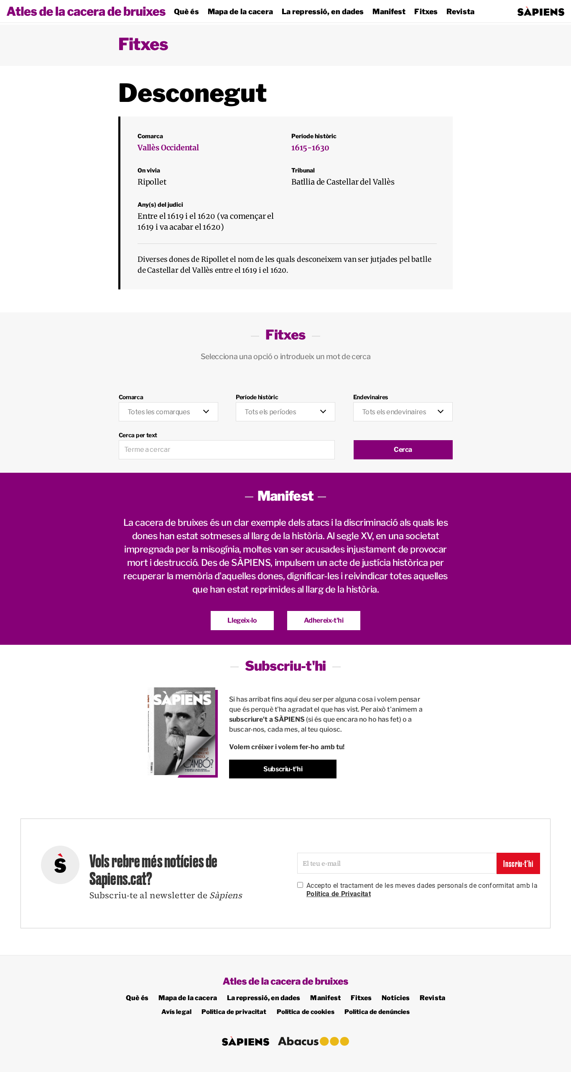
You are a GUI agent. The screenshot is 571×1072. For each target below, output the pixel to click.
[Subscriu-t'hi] (181, 731)
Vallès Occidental (168, 147)
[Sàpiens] (540, 11)
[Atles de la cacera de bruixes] (86, 11)
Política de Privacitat (338, 894)
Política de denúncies (377, 1012)
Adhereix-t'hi (324, 620)
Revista (460, 11)
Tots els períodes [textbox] (270, 412)
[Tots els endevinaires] (403, 407)
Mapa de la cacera (240, 11)
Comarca (131, 396)
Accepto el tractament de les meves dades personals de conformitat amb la (422, 890)
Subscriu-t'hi (282, 769)
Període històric (257, 396)
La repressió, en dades (323, 11)
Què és (186, 11)
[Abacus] (313, 1041)
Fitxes (426, 11)
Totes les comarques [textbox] (158, 412)
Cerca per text (138, 434)
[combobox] (168, 412)
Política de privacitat (234, 1012)
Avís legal (176, 1012)
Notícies (396, 998)
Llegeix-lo (242, 620)
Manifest (388, 11)
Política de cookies (305, 1012)
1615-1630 (310, 147)
